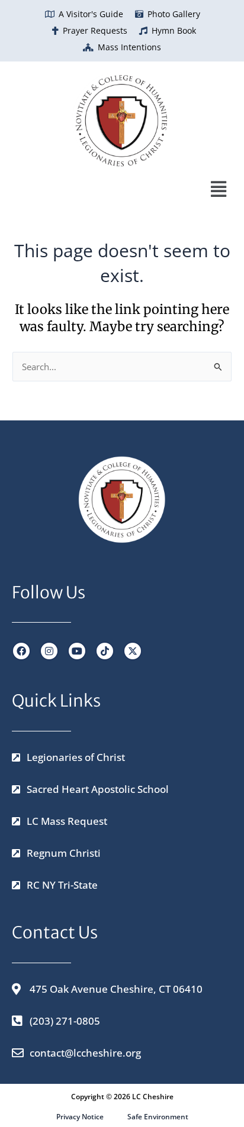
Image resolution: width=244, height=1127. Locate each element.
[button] (116, 189)
